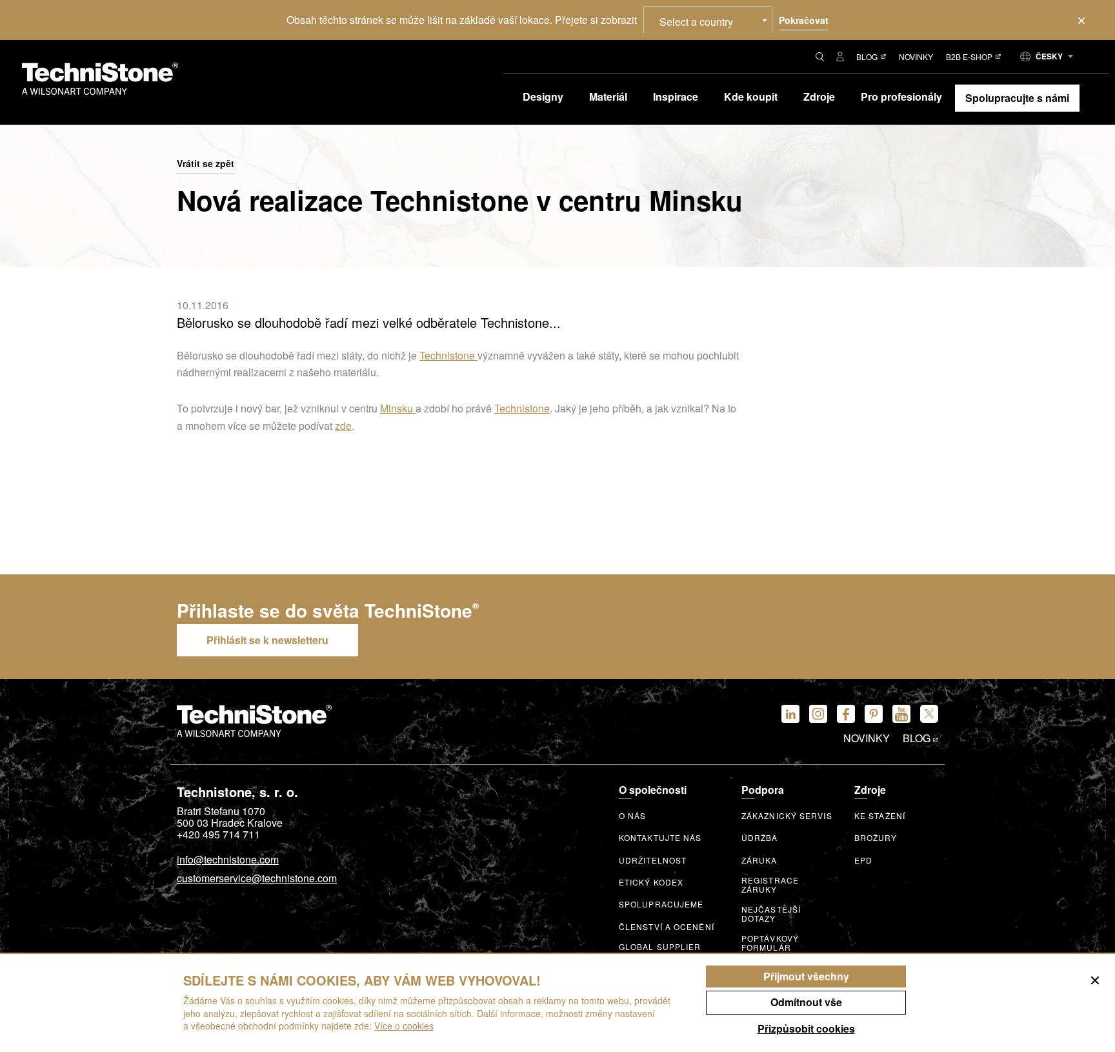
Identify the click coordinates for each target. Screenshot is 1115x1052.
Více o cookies (404, 1025)
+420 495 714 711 (218, 834)
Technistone (448, 355)
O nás (633, 815)
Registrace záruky (770, 885)
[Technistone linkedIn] (790, 714)
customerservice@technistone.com (257, 879)
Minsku (398, 408)
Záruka (759, 860)
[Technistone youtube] (901, 714)
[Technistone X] (929, 714)
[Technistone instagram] (818, 714)
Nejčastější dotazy (771, 914)
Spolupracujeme (661, 904)
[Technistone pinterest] (874, 714)
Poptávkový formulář (770, 943)
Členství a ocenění (666, 926)
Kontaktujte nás (660, 837)
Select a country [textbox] (696, 21)
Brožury (875, 837)
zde (343, 425)
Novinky (916, 56)
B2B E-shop (969, 56)
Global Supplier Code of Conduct (662, 951)
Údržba (759, 837)
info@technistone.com (228, 860)
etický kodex (651, 882)
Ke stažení (879, 815)
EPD (863, 860)
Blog (867, 56)
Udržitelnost (653, 860)
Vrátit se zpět (205, 164)
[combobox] (708, 20)
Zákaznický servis (786, 815)
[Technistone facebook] (846, 714)
